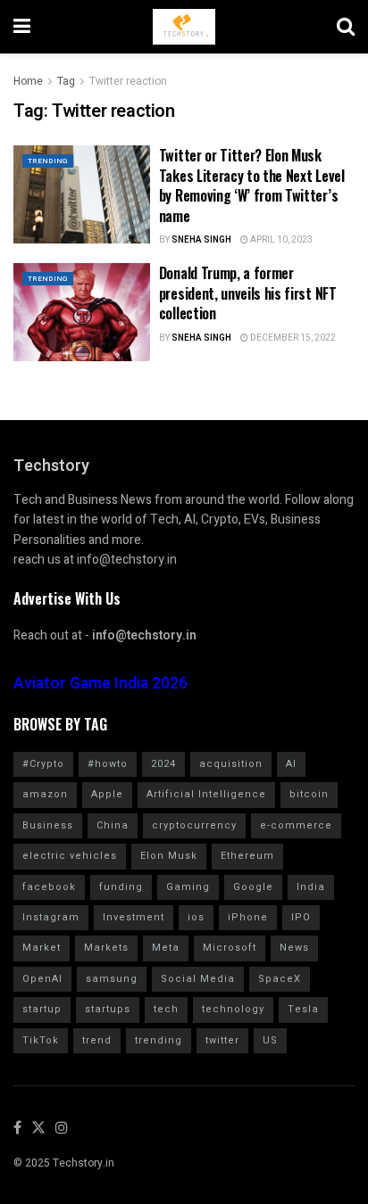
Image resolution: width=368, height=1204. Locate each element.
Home (28, 81)
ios (196, 917)
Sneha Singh (201, 240)
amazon (45, 794)
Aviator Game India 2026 (100, 683)
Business (47, 825)
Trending (48, 161)
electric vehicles (69, 855)
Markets (106, 947)
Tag (66, 81)
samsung (112, 978)
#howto (108, 763)
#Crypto (43, 763)
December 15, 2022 (292, 338)
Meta (166, 947)
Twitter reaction (128, 81)
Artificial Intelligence (206, 794)
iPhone (248, 917)
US (270, 1040)
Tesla (303, 1009)
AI (291, 763)
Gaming (188, 887)
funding (121, 887)
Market (41, 947)
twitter (222, 1040)
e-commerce (296, 825)
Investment (133, 917)
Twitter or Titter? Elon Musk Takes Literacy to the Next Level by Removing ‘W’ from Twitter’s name (252, 185)
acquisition (231, 763)
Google (253, 887)
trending (158, 1040)
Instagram (50, 917)
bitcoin (309, 794)
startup (42, 1009)
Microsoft (229, 947)
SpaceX (279, 978)
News (294, 947)
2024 (163, 763)
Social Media (198, 978)
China (112, 825)
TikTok (40, 1040)
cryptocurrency (194, 825)
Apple (107, 794)
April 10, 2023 (280, 240)
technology (233, 1009)
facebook (49, 887)
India (311, 887)
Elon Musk (168, 855)
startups (107, 1009)
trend (97, 1040)
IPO (301, 917)
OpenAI (42, 978)
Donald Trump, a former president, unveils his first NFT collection (248, 293)
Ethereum (247, 855)
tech (166, 1009)
